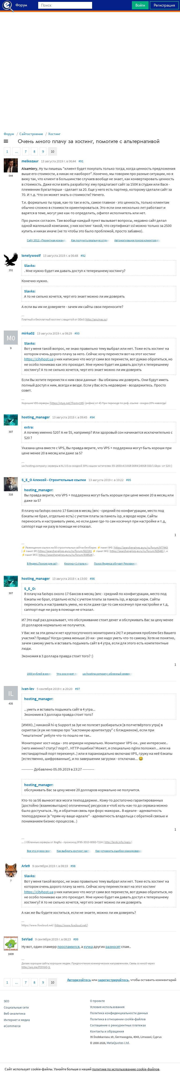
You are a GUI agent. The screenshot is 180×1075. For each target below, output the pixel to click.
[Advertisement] (90, 23)
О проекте (97, 1001)
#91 (81, 161)
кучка (88, 946)
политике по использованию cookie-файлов (125, 1069)
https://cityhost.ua (38, 359)
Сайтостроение (31, 134)
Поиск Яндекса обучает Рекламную (116, 563)
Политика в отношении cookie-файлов (118, 1019)
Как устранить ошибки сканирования (118, 851)
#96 (92, 578)
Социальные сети (16, 1007)
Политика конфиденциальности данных (119, 1013)
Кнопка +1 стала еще (77, 563)
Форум (9, 134)
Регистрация (164, 5)
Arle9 (26, 865)
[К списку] (13, 142)
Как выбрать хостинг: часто (74, 851)
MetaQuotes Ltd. (118, 1043)
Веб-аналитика (14, 1013)
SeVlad (27, 939)
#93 (77, 333)
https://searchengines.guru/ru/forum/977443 (141, 547)
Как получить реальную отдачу (90, 240)
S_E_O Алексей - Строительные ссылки (54, 479)
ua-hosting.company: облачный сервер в (107, 673)
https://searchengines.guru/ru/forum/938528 (65, 555)
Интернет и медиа (17, 1020)
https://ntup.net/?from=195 (66, 403)
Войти (140, 5)
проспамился (68, 946)
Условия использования (107, 1007)
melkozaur (30, 161)
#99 (75, 939)
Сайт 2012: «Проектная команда (47, 240)
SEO (6, 1001)
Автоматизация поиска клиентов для (137, 240)
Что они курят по (67, 673)
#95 (128, 480)
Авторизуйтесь (79, 980)
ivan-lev (28, 688)
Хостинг (54, 134)
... (16, 151)
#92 (83, 255)
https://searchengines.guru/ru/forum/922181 (65, 551)
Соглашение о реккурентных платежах (118, 1025)
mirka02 (28, 333)
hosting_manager (36, 417)
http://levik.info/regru (118, 842)
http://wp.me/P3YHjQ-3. (36, 967)
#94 (92, 417)
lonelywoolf (31, 255)
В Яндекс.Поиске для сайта (43, 563)
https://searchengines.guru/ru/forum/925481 (137, 551)
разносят (112, 946)
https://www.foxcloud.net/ (71, 925)
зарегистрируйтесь (113, 980)
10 (52, 151)
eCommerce (12, 1026)
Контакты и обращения (107, 1031)
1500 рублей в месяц (39, 673)
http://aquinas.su (96, 319)
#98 (73, 866)
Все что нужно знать (39, 851)
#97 (77, 689)
